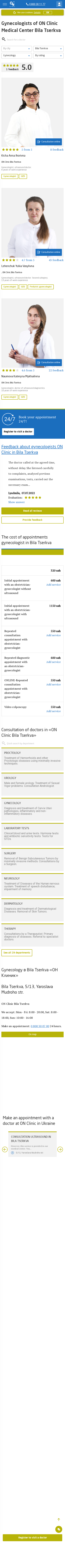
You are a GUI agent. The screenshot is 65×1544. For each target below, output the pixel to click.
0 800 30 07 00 (40, 1026)
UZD (23, 176)
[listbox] (16, 48)
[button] (58, 1519)
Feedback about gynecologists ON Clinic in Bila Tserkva (32, 450)
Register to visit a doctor (18, 431)
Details (37, 12)
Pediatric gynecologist (41, 287)
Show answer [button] (16, 502)
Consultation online (50, 142)
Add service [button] (53, 585)
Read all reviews (32, 511)
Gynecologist (9, 176)
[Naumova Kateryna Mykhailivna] (32, 349)
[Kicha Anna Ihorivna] (32, 129)
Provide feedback (32, 520)
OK (47, 12)
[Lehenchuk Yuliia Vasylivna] (32, 239)
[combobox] (16, 55)
